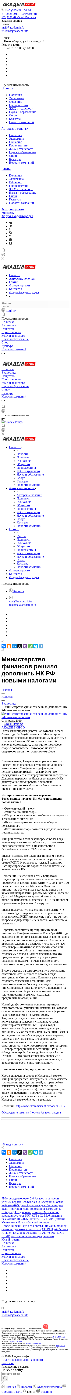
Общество (15, 101)
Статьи (6, 169)
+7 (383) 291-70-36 (19, 10)
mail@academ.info (13, 27)
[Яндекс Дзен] (10, 243)
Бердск (16, 1201)
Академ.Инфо (13, 727)
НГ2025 (34, 1219)
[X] (19, 646)
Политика (15, 94)
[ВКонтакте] (10, 222)
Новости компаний (21, 122)
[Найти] (5, 1378)
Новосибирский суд (14, 1225)
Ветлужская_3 (31, 1201)
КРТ (28, 1215)
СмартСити (33, 1229)
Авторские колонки (15, 128)
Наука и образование (22, 112)
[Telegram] (10, 226)
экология (48, 1236)
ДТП (15, 1212)
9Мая (5, 1198)
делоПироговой (12, 1208)
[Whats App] (10, 240)
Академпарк (43, 1198)
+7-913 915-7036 (15, 1341)
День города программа (38, 1208)
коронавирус (10, 1215)
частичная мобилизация (26, 1236)
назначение (9, 1219)
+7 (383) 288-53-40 (19, 17)
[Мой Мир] (14, 646)
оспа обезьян (36, 1225)
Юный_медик (11, 1239)
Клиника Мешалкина (45, 1212)
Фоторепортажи (13, 209)
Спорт (13, 115)
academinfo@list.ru (33, 1343)
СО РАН (47, 1229)
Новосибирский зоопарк (33, 1222)
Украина (31, 1232)
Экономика (16, 98)
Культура (15, 118)
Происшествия (18, 105)
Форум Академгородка (17, 216)
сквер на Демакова (14, 1229)
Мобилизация (53, 1215)
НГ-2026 (22, 1219)
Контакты (8, 212)
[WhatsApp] (30, 646)
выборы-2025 (10, 1205)
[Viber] (10, 233)
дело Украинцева (52, 1205)
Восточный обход (52, 1201)
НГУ (42, 1219)
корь (21, 1215)
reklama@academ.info (15, 31)
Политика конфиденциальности (22, 1359)
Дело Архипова (30, 1205)
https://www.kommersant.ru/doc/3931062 (41, 1106)
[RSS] (3, 650)
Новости (7, 88)
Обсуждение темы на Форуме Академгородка (31, 1112)
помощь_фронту (55, 1225)
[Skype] (35, 646)
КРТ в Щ (37, 1215)
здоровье (25, 1212)
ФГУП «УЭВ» (47, 1232)
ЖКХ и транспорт (21, 108)
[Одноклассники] (9, 229)
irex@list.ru (60, 1345)
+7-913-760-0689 (58, 1337)
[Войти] (3, 255)
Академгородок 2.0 (21, 1198)
